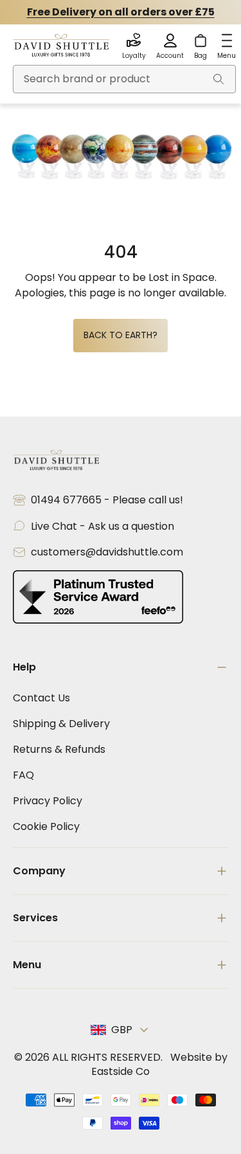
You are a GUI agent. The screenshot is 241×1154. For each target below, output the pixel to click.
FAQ (23, 775)
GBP (121, 1029)
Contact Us (41, 697)
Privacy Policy (47, 800)
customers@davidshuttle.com (107, 552)
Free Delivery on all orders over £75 (121, 12)
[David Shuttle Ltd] (61, 46)
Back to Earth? (120, 335)
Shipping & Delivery (61, 723)
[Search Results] (218, 79)
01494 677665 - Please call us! (107, 499)
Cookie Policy (46, 826)
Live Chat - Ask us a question (102, 526)
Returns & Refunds (59, 749)
